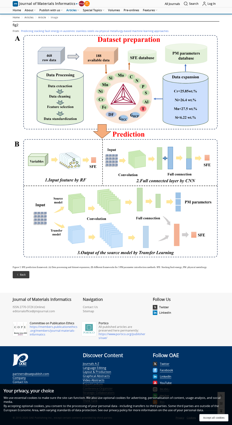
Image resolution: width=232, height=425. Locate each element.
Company (19, 378)
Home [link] (16, 17)
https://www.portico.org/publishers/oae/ (122, 336)
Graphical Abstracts (96, 376)
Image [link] (54, 17)
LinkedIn (165, 313)
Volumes (114, 10)
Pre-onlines (131, 10)
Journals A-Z (91, 364)
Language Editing (94, 368)
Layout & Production (97, 372)
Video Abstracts (93, 380)
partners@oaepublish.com (31, 374)
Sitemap (88, 311)
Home (17, 10)
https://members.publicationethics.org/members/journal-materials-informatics (53, 330)
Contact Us (90, 307)
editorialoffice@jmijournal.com (34, 311)
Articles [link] (29, 17)
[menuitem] (17, 10)
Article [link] (42, 17)
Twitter (164, 307)
